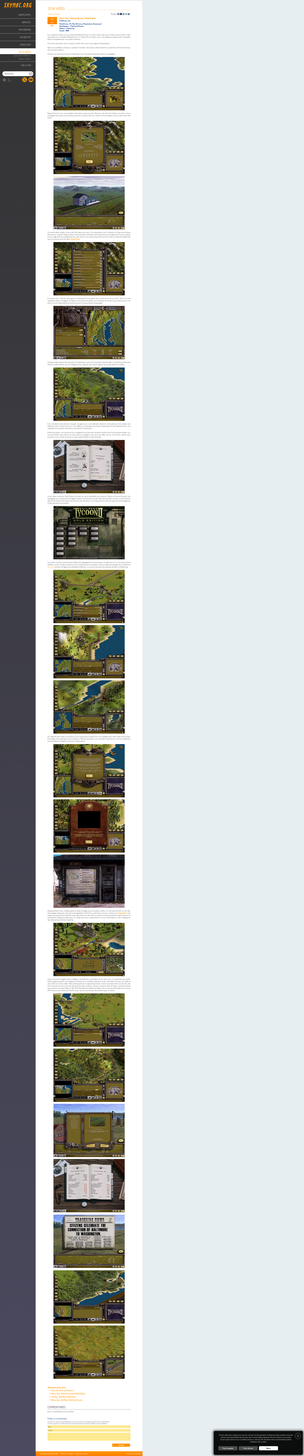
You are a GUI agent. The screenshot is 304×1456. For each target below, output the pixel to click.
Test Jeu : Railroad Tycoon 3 (62, 1390)
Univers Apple (24, 15)
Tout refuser (248, 1448)
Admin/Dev (26, 22)
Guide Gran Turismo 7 (22, 55)
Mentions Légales (67, 1454)
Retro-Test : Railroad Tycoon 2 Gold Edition (68, 1393)
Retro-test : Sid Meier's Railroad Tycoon (66, 1400)
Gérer (268, 1448)
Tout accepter (227, 1448)
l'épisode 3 (122, 913)
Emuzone (51, 567)
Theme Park (75, 239)
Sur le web (26, 65)
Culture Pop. (25, 37)
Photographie (25, 29)
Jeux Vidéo (24, 52)
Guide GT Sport (25, 58)
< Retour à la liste (54, 14)
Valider (121, 1445)
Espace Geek (25, 44)
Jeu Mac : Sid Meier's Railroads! (63, 1397)
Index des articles (81, 1454)
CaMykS (138, 1454)
